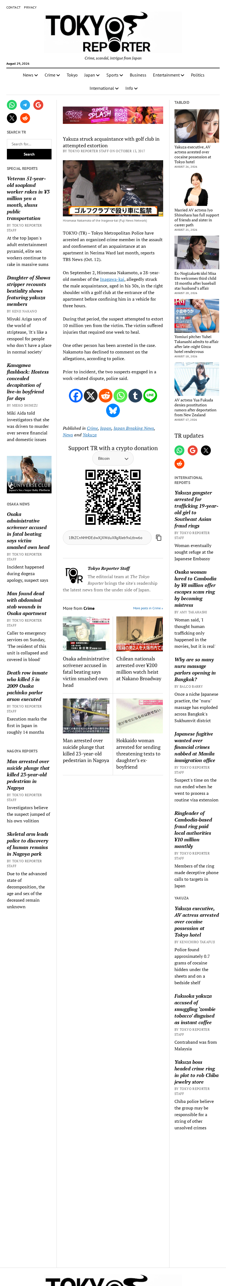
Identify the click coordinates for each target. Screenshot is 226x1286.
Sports (112, 75)
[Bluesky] (113, 410)
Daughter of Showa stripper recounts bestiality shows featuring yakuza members (28, 290)
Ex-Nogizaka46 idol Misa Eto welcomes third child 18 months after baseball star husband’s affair (195, 281)
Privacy (30, 7)
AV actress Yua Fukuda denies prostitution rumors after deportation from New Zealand (195, 407)
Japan (89, 75)
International (102, 88)
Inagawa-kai (112, 279)
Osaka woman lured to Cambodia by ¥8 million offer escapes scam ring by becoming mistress (195, 588)
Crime (50, 75)
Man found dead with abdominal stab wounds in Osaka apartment (27, 603)
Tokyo (72, 75)
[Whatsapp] (120, 396)
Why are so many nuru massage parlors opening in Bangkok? (195, 669)
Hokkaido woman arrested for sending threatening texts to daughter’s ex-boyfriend (138, 753)
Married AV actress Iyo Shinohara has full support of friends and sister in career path (196, 217)
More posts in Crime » (148, 608)
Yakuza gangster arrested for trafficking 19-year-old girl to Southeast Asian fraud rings (196, 509)
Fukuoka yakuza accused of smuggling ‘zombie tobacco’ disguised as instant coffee (195, 1009)
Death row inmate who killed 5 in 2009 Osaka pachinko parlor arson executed (27, 685)
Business (138, 75)
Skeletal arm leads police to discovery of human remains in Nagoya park (27, 844)
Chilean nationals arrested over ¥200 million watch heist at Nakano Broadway (138, 668)
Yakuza (90, 435)
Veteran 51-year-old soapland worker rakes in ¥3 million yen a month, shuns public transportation (28, 198)
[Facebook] (76, 396)
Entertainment (166, 75)
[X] (91, 396)
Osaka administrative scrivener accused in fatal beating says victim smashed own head (28, 530)
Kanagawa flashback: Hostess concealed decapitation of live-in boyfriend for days (28, 381)
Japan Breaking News (134, 428)
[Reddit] (105, 396)
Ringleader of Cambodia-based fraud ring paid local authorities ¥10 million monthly (193, 829)
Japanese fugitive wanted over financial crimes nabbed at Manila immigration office (194, 746)
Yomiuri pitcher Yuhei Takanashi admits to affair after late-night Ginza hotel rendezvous (196, 344)
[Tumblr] (135, 396)
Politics (198, 75)
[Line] (150, 396)
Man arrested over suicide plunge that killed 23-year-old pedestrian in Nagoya (28, 774)
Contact (13, 7)
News (28, 75)
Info (129, 88)
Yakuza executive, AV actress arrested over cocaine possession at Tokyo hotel (192, 154)
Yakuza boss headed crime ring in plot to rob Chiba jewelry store (196, 1072)
